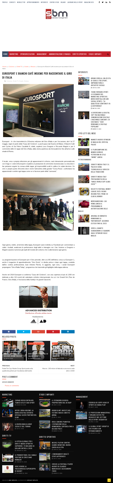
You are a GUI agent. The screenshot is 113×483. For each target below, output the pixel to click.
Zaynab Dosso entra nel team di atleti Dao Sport (25, 401)
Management (42, 54)
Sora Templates (12, 480)
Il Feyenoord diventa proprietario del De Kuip (62, 401)
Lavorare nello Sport (75, 2)
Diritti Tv (7, 59)
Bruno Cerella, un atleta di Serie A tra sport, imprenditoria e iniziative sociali (101, 81)
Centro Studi (54, 2)
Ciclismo (9, 81)
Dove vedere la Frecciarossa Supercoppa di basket (25, 468)
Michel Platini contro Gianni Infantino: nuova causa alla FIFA (61, 444)
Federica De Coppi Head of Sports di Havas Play (99, 403)
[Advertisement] (56, 33)
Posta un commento (12, 386)
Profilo (5, 2)
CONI (6, 343)
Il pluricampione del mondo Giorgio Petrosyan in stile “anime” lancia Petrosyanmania (92, 154)
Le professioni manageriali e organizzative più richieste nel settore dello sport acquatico (99, 416)
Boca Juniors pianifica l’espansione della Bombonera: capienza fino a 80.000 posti (63, 425)
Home (5, 54)
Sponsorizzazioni (27, 54)
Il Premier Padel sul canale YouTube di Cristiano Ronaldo (26, 457)
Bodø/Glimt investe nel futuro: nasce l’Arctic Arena (61, 412)
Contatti (12, 2)
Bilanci (63, 2)
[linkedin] (106, 2)
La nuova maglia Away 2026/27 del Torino (23, 425)
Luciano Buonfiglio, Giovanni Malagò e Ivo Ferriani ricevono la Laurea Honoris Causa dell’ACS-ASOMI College (13, 351)
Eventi (21, 81)
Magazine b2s (89, 2)
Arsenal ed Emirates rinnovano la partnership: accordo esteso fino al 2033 (100, 220)
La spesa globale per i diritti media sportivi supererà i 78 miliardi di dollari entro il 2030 (25, 444)
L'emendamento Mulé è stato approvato (60, 455)
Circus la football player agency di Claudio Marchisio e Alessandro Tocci (62, 467)
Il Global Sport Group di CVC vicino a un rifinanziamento (99, 428)
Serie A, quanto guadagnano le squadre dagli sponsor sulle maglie (100, 232)
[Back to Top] (109, 480)
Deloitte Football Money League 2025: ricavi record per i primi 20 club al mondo (101, 193)
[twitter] (102, 2)
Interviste (44, 2)
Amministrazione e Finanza (60, 54)
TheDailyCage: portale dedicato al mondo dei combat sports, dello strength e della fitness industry (62, 351)
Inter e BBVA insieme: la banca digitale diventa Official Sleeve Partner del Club (26, 413)
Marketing (14, 54)
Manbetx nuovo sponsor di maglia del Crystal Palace (100, 142)
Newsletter (21, 2)
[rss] (109, 2)
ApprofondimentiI (33, 2)
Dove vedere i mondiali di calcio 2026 (38, 354)
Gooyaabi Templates (32, 480)
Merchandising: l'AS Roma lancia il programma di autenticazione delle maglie (93, 206)
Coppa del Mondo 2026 (36, 343)
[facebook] (99, 2)
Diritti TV (16, 81)
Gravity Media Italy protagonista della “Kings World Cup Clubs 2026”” (100, 180)
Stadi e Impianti (95, 54)
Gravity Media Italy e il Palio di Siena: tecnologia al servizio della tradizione (100, 168)
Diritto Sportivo (80, 54)
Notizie (26, 81)
